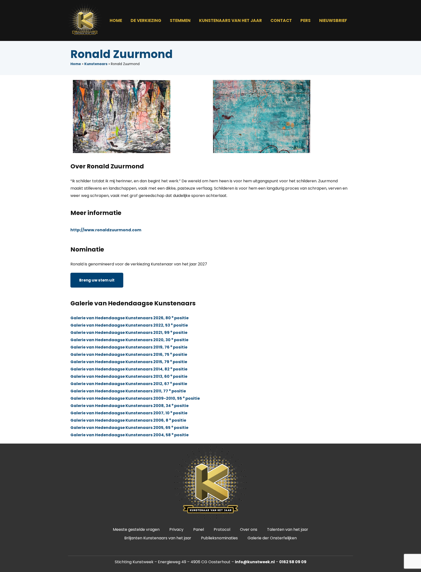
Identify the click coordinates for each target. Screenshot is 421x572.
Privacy (176, 529)
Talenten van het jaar (287, 529)
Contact (281, 20)
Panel (198, 529)
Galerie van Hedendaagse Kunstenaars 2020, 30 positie (129, 340)
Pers (305, 20)
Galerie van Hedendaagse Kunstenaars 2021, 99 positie (128, 332)
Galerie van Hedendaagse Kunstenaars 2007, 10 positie (128, 413)
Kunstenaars (95, 64)
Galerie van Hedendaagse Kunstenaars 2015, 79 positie (128, 362)
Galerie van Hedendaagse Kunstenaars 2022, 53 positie (129, 325)
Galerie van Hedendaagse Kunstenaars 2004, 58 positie (129, 435)
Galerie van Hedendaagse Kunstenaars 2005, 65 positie (129, 427)
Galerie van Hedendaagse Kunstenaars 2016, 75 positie (128, 354)
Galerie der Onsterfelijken (272, 538)
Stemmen (180, 20)
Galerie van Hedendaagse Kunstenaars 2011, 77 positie (128, 391)
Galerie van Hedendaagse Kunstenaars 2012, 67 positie (128, 384)
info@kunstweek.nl (255, 562)
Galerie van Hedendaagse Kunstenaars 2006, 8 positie (128, 420)
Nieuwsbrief (333, 20)
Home (116, 20)
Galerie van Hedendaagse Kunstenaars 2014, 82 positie (128, 369)
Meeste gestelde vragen (136, 529)
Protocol (222, 529)
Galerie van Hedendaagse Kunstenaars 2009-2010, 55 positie (135, 398)
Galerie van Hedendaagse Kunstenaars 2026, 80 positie (129, 318)
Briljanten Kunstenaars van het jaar (157, 538)
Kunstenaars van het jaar (230, 20)
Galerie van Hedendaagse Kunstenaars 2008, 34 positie (129, 405)
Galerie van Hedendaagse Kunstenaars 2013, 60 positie (128, 376)
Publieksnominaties (219, 538)
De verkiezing (146, 20)
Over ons (248, 529)
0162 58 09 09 (292, 562)
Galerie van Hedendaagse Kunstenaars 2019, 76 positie (128, 347)
